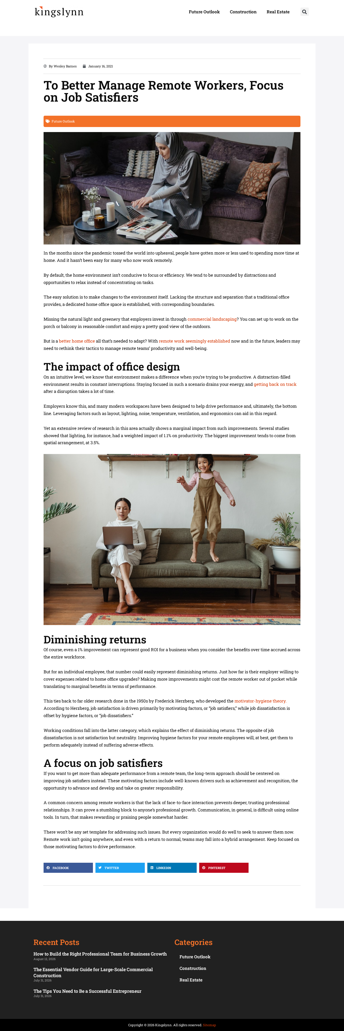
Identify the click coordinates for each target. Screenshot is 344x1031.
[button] (304, 12)
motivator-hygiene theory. (260, 701)
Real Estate (278, 12)
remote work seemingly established (194, 341)
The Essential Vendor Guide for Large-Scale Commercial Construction (93, 972)
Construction (243, 12)
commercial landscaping (212, 319)
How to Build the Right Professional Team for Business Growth (100, 954)
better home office (77, 341)
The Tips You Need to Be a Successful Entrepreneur (87, 991)
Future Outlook (204, 12)
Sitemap (209, 1025)
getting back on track (275, 384)
